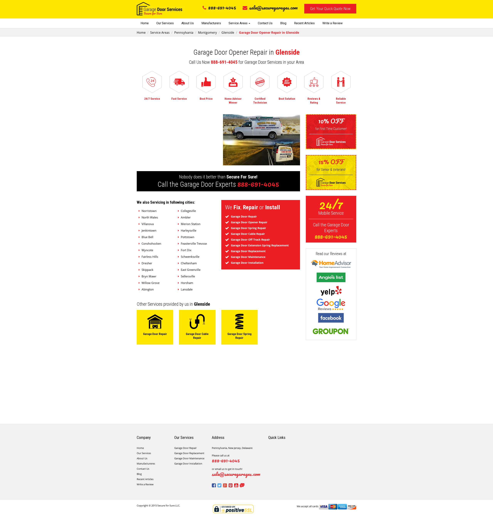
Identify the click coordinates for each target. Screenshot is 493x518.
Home (145, 23)
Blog (283, 23)
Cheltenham (189, 263)
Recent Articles (304, 23)
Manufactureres (146, 463)
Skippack (147, 270)
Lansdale (187, 289)
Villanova (148, 224)
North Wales (150, 217)
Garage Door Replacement (189, 453)
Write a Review (332, 23)
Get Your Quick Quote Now (330, 8)
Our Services (165, 23)
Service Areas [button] (238, 23)
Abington (148, 289)
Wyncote (147, 250)
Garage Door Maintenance (189, 458)
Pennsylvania (183, 32)
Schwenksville (190, 257)
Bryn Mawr (149, 276)
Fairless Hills (150, 257)
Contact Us (265, 23)
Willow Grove (150, 283)
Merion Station (190, 224)
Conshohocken (151, 243)
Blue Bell (147, 237)
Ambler (186, 217)
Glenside (227, 32)
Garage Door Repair (185, 448)
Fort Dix (186, 250)
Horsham (187, 283)
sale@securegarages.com (273, 7)
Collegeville (188, 211)
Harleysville (188, 230)
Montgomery (207, 32)
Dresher (147, 263)
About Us (187, 23)
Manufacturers (211, 23)
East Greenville (190, 270)
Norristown (149, 211)
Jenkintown (149, 230)
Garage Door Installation (188, 463)
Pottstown (187, 237)
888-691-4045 (222, 7)
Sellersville (188, 276)
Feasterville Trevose (194, 243)
